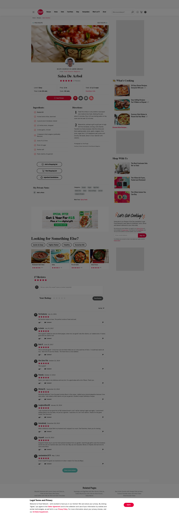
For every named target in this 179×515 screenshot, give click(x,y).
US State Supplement (40, 512)
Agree (129, 505)
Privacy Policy (62, 509)
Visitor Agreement (54, 507)
